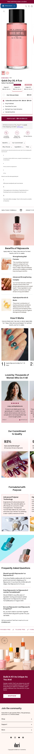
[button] (26, 6)
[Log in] (29, 6)
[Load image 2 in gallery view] (7, 73)
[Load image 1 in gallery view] (3, 73)
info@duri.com (5, 622)
